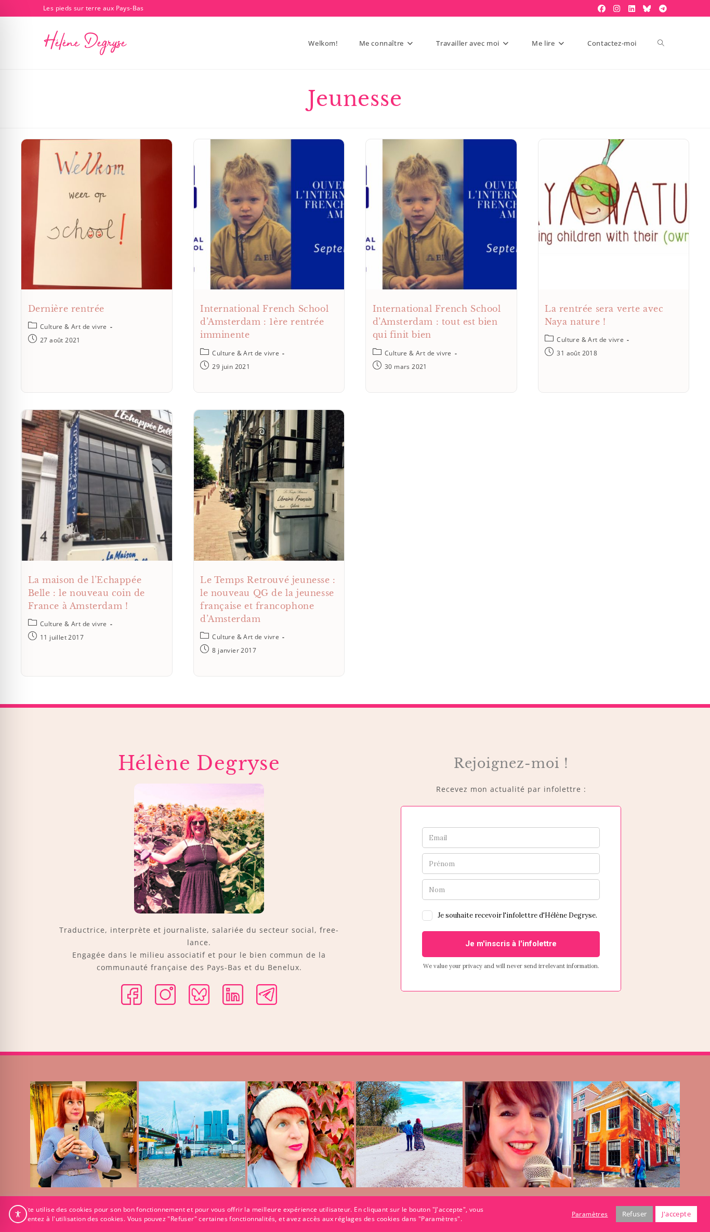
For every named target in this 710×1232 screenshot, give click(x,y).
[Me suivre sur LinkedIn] (232, 993)
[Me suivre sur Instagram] (165, 993)
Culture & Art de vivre (73, 326)
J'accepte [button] (676, 1213)
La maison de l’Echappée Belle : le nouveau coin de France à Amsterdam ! (87, 593)
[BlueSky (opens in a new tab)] (648, 8)
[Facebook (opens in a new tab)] (603, 8)
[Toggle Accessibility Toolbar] (18, 1214)
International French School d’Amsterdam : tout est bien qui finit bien (437, 321)
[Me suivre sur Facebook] (131, 993)
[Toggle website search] (661, 43)
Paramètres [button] (590, 1214)
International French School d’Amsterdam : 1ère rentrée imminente (264, 321)
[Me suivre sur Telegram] (266, 993)
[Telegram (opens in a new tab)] (661, 8)
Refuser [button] (634, 1213)
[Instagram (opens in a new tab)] (618, 8)
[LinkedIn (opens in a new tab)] (633, 8)
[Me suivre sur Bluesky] (199, 993)
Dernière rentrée (66, 308)
